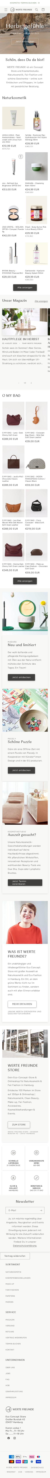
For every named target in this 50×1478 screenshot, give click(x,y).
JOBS (8, 1373)
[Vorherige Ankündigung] (5, 3)
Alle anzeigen (25, 287)
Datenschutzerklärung (25, 1245)
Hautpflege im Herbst (20, 339)
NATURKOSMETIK (13, 1272)
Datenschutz (37, 1468)
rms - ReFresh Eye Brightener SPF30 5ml (11, 184)
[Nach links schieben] (19, 383)
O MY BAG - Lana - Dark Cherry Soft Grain (12, 434)
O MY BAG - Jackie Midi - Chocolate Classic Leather (13, 479)
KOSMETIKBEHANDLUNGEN (18, 1278)
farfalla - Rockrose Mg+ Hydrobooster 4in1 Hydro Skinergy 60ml (36, 137)
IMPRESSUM (11, 1397)
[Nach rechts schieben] (31, 383)
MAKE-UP (10, 1284)
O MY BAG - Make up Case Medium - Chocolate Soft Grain (36, 566)
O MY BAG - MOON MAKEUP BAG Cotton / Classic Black (35, 479)
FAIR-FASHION (12, 1290)
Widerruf (11, 1472)
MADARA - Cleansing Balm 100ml (34, 184)
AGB (8, 1385)
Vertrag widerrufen (15, 1256)
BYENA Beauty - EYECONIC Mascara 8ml (12, 272)
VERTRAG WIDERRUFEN (16, 1338)
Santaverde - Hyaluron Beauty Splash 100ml (34, 272)
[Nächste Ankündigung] (45, 3)
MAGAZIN (10, 1320)
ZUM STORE (19, 1124)
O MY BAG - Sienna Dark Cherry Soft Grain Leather (13, 565)
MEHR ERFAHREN (22, 1004)
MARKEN (9, 1302)
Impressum (41, 1472)
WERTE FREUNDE (20, 1468)
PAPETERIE (10, 1296)
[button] (6, 9)
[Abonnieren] (41, 1210)
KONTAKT (10, 1350)
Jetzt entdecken (25, 41)
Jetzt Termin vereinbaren (19, 882)
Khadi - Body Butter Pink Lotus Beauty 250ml (35, 228)
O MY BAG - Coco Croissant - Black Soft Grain (34, 522)
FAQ (7, 1379)
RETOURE (10, 1332)
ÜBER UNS (10, 1367)
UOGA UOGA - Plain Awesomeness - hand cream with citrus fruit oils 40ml (12, 138)
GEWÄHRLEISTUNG (14, 1391)
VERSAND (10, 1326)
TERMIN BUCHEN (13, 1344)
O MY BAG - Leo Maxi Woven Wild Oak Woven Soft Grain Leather (12, 522)
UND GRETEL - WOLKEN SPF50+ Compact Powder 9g (13, 229)
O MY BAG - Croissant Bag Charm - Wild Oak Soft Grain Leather (35, 435)
